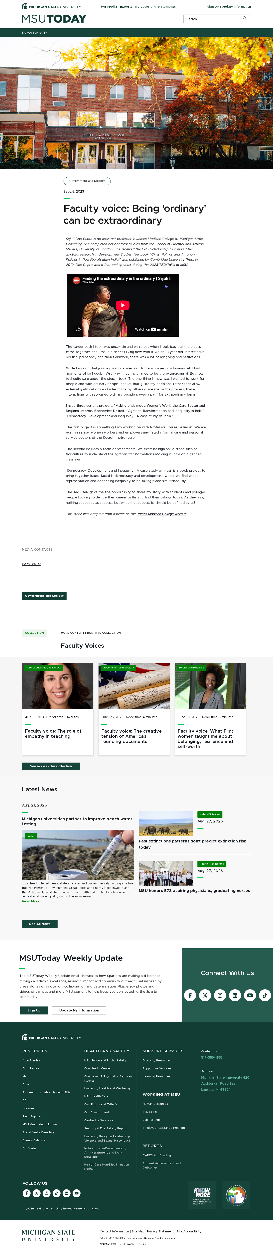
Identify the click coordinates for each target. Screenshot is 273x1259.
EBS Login (150, 1112)
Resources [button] (35, 1051)
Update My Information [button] (79, 1010)
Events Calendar (34, 1140)
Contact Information (114, 1231)
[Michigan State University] (51, 6)
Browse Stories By (34, 32)
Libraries (28, 1108)
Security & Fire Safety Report (105, 1128)
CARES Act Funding (157, 1155)
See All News (39, 924)
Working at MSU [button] (161, 1095)
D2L (25, 1100)
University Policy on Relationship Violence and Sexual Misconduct (107, 1138)
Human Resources (155, 1104)
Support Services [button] (163, 1051)
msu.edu (137, 1238)
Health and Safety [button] (107, 1051)
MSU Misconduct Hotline (40, 1124)
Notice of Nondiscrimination (159, 1238)
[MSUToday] (97, 19)
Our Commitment (96, 1112)
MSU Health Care (96, 1096)
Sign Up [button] (34, 1010)
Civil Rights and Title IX (101, 1104)
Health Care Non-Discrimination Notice (106, 1166)
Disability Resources (157, 1060)
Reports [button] (152, 1146)
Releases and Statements (155, 6)
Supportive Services (157, 1068)
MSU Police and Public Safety (105, 1060)
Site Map (138, 1231)
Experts (126, 6)
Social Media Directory (39, 1132)
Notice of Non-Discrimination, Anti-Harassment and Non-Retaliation (105, 1152)
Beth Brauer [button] (31, 564)
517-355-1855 (212, 1057)
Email (26, 1084)
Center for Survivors (98, 1120)
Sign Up (213, 6)
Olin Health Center (97, 1068)
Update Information (236, 6)
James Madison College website (161, 514)
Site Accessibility (189, 1231)
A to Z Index (31, 1060)
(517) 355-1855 (117, 1238)
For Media (109, 6)
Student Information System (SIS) (46, 1092)
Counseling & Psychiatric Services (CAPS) (108, 1078)
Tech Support (32, 1116)
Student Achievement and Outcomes (162, 1165)
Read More (31, 901)
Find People (31, 1068)
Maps (26, 1076)
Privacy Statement (160, 1231)
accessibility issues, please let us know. (72, 1208)
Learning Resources (156, 1076)
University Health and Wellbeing (107, 1088)
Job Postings (151, 1120)
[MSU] (136, 1041)
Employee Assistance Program (164, 1128)
